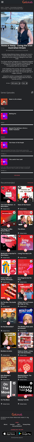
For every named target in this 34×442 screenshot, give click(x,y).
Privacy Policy (26, 424)
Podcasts (7, 7)
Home (2, 7)
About (5, 424)
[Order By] (32, 92)
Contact (12, 424)
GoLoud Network (17, 426)
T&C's (18, 424)
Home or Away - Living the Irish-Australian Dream (12, 8)
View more (17, 175)
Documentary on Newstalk (16, 7)
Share (23, 83)
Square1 (21, 437)
